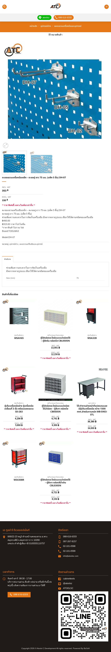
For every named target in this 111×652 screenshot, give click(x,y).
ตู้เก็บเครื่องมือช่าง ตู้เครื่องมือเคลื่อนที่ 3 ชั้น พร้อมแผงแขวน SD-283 (19, 409)
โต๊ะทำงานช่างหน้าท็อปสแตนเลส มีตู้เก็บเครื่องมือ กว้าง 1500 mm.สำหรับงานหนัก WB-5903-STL (92, 410)
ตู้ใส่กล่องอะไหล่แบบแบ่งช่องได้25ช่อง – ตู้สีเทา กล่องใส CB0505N (55, 409)
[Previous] (7, 95)
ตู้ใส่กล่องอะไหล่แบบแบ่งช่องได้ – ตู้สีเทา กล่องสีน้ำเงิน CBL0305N (55, 482)
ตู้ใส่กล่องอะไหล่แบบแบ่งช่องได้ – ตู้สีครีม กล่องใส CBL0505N (55, 340)
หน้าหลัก (33, 26)
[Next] (103, 95)
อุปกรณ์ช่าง (45, 26)
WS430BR (19, 480)
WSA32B (92, 338)
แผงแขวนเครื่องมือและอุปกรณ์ (67, 26)
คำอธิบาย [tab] (7, 259)
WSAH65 (19, 338)
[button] (4, 7)
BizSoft (87, 648)
